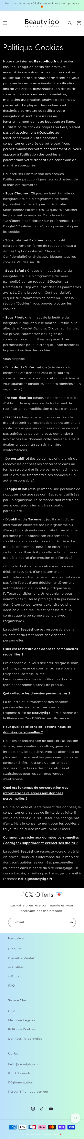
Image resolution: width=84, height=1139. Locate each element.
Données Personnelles (25, 1038)
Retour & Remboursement (28, 1091)
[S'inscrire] (71, 922)
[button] (5, 23)
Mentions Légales (21, 1020)
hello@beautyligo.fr (23, 1064)
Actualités (16, 967)
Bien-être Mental (21, 958)
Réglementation (20, 1082)
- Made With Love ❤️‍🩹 (52, 1134)
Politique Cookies (21, 1029)
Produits (14, 949)
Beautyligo (35, 1134)
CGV (11, 1011)
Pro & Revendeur (21, 1073)
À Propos (15, 976)
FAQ (11, 985)
